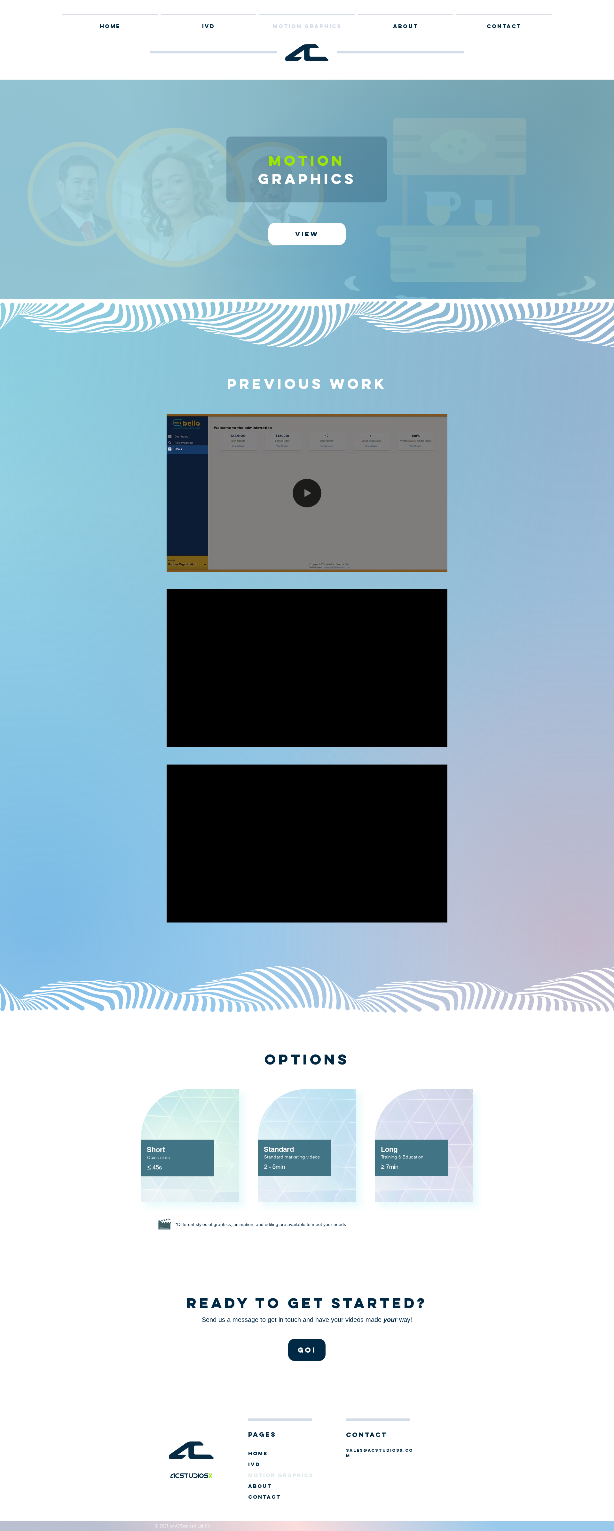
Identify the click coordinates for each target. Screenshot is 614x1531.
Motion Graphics (278, 1475)
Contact (264, 1497)
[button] (439, 565)
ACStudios (189, 1475)
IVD (254, 1464)
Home (258, 1453)
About (260, 1486)
